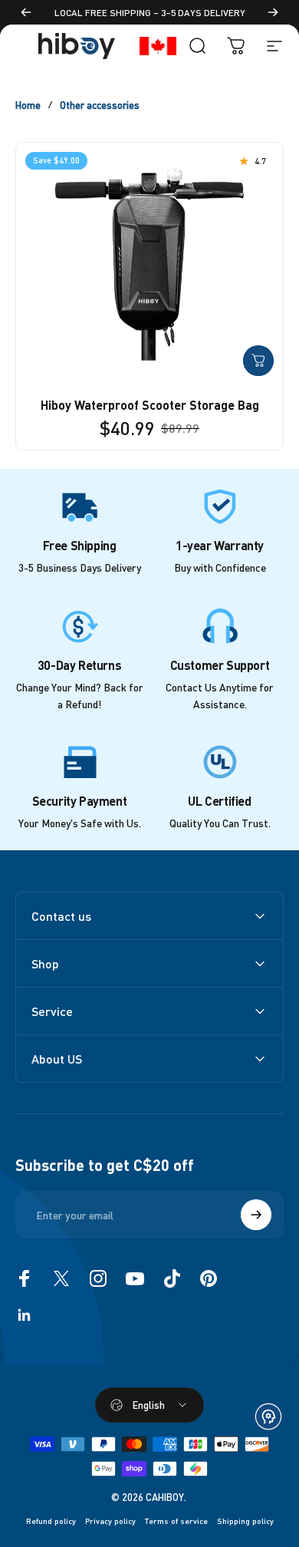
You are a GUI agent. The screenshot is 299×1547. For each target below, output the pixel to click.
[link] (80, 506)
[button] (268, 1416)
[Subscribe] (256, 1214)
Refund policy (51, 1521)
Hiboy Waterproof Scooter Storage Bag (150, 405)
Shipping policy (245, 1521)
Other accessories (100, 104)
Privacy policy (110, 1521)
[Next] (273, 12)
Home (28, 104)
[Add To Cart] (258, 360)
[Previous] (26, 12)
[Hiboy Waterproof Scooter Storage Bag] (149, 264)
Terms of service (176, 1521)
